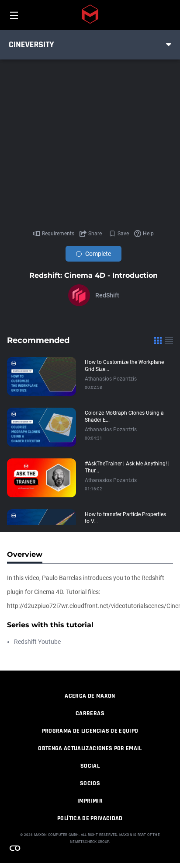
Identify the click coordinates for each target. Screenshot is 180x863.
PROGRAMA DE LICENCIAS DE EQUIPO (90, 731)
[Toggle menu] (168, 44)
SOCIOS (90, 783)
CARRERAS (90, 713)
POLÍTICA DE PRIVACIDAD (90, 818)
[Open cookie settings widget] (14, 848)
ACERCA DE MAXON (90, 696)
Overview (24, 554)
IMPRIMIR (90, 801)
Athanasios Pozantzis (111, 379)
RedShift (107, 295)
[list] (169, 340)
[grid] (158, 340)
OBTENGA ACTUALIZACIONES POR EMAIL (90, 748)
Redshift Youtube (37, 641)
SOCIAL (90, 766)
